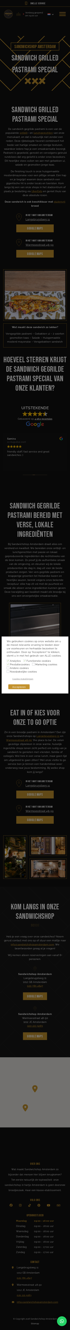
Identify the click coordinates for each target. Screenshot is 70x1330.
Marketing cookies (46, 664)
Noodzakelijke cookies (23, 671)
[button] (62, 1321)
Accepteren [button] (19, 686)
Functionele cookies (39, 660)
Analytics (15, 660)
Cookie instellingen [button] (22, 678)
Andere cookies (19, 667)
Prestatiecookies (20, 664)
